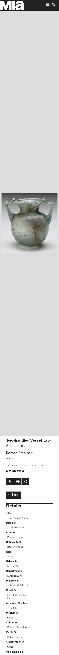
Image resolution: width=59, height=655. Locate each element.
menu (47, 4)
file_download (10, 481)
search (53, 4)
